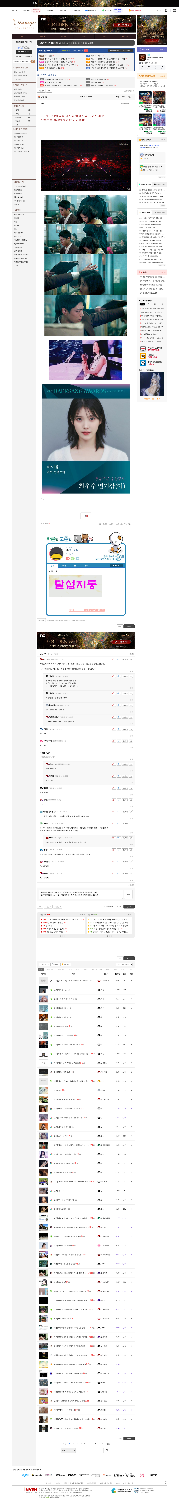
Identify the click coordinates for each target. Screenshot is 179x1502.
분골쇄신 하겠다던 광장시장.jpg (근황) (69, 1392)
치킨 (102, 990)
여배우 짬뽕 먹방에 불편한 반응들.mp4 (70, 1364)
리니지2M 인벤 (19, 144)
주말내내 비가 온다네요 (64, 1410)
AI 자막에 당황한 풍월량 (64, 1264)
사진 (107, 969)
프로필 (64, 566)
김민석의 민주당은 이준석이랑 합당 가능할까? (72, 1300)
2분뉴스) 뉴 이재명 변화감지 (66, 1428)
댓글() (128, 103)
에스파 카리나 (61, 1008)
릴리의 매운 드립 (62, 1072)
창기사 (30, 125)
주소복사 (41, 620)
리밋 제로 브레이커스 (21, 254)
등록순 (50, 654)
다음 (107, 1444)
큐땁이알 (104, 1419)
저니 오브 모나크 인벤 (21, 151)
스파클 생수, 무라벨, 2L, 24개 (149, 293)
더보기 (77, 558)
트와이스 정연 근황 (63, 1172)
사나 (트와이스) (61, 1191)
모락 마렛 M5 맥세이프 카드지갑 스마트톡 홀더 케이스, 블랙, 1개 (152, 281)
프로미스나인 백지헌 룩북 (65, 1154)
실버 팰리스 (18, 251)
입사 (102, 1108)
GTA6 (16, 265)
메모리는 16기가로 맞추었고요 (67, 1063)
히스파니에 (105, 1373)
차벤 (15, 222)
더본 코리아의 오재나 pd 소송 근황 (68, 1373)
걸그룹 (16, 225)
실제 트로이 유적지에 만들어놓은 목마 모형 (71, 1227)
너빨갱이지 (105, 1236)
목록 (122, 103)
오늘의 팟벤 (18, 193)
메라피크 (104, 1072)
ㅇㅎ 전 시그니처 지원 (64, 999)
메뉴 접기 (116, 565)
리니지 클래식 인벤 (20, 133)
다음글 (47, 907)
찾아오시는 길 (120, 1483)
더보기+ (82, 914)
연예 (61, 969)
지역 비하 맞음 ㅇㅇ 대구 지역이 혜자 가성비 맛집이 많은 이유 (78, 1218)
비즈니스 (57, 1483)
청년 (57, 1090)
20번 (94, 610)
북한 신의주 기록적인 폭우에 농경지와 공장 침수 (73, 1346)
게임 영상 (17, 236)
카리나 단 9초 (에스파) (64, 1163)
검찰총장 (104, 1063)
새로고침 (131, 654)
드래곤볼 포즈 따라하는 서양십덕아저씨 (70, 1291)
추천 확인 (127, 524)
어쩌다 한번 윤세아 (63, 1245)
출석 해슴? (60, 1282)
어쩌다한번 (105, 1245)
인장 (52, 566)
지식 (100, 969)
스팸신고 (119, 524)
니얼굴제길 (105, 981)
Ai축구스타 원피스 (62, 1319)
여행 (15, 229)
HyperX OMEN (19, 243)
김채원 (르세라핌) (62, 1127)
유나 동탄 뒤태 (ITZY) (64, 1200)
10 (103, 1444)
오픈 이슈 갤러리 (20, 186)
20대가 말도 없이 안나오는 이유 (67, 1236)
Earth (102, 1264)
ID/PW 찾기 (28, 56)
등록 (128, 894)
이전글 (57, 907)
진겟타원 (104, 1273)
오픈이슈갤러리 (129, 91)
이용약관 (66, 1483)
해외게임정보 (18, 232)
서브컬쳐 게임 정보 (20, 240)
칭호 (86, 566)
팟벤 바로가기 (19, 214)
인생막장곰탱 (105, 1145)
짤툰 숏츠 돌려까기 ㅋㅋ (64, 1099)
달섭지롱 (44, 97)
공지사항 (130, 1483)
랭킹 (75, 566)
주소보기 (41, 91)
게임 (92, 969)
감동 (122, 969)
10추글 (56, 964)
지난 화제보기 (114, 50)
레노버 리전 (18, 247)
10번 (90, 610)
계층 (115, 969)
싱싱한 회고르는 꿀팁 (63, 1035)
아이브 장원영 (61, 1017)
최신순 (56, 654)
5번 (86, 610)
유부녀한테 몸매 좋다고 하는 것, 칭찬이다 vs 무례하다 (75, 1328)
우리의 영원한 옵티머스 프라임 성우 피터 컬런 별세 (74, 1355)
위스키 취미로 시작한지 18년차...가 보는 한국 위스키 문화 (77, 1145)
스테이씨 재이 (61, 1136)
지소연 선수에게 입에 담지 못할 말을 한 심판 (72, 1182)
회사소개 (48, 1483)
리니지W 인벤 (19, 148)
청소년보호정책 (91, 1483)
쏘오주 (103, 1081)
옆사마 (103, 1227)
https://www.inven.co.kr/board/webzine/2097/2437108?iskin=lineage (67, 620)
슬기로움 (104, 1182)
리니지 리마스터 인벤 (24, 42)
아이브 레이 (60, 1209)
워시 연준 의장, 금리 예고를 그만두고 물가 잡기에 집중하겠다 (78, 1081)
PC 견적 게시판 (19, 201)
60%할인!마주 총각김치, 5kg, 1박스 (151, 285)
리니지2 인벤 (18, 137)
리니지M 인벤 (19, 140)
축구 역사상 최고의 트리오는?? (67, 1045)
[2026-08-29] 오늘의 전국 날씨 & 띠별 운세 (71, 981)
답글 (131, 671)
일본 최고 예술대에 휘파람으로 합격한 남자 (71, 1309)
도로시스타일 (105, 1255)
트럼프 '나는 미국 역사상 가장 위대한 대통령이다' (73, 1054)
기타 (130, 969)
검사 (17, 125)
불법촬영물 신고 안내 (105, 1483)
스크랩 (105, 524)
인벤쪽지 (68, 558)
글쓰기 (129, 958)
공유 (100, 524)
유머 (70, 969)
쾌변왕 (103, 1410)
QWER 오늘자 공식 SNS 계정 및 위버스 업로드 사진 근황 (76, 1419)
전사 (29, 121)
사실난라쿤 (105, 1282)
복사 (49, 91)
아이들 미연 (60, 990)
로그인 (159, 10)
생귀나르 (104, 1355)
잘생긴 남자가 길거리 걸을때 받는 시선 (70, 1382)
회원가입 (18, 56)
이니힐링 (73, 558)
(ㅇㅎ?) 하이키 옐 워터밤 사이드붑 (68, 1118)
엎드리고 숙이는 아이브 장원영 (67, 1108)
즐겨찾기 (66, 964)
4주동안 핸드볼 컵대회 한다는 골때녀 (69, 1401)
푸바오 (103, 1300)
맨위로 (119, 907)
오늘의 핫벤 (18, 190)
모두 (99, 610)
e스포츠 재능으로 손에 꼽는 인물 (68, 1255)
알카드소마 (105, 1099)
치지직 (16, 218)
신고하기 (112, 524)
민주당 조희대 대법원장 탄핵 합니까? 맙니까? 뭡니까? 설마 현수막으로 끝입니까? (85, 1337)
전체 (40, 969)
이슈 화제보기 (127, 50)
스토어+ (162, 76)
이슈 (50, 969)
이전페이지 (109, 907)
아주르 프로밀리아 (20, 258)
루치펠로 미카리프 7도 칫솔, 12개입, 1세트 (152, 277)
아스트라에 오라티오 (21, 262)
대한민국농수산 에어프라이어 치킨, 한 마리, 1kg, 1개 (152, 289)
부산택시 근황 (61, 1026)
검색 (33, 61)
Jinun (102, 1090)
